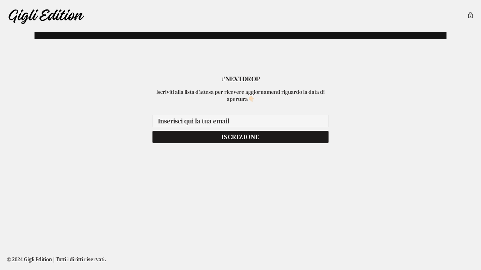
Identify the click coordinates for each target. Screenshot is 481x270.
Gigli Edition (46, 16)
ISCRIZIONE (240, 136)
